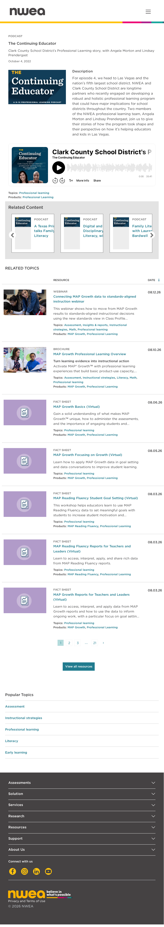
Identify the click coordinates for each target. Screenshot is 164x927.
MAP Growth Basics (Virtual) (76, 406)
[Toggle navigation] (148, 12)
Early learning (16, 752)
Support (15, 838)
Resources (17, 827)
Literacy (122, 377)
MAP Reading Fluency (83, 526)
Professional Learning (38, 197)
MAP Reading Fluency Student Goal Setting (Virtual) (95, 498)
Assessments (19, 783)
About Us (16, 850)
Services (15, 805)
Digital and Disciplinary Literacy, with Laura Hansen (100, 231)
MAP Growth (76, 334)
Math (72, 329)
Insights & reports (95, 325)
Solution (15, 794)
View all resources (78, 666)
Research (16, 816)
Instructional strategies (99, 377)
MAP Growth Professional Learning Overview (89, 354)
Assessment (72, 325)
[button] (11, 235)
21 (94, 643)
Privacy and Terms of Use (26, 901)
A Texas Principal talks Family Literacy (49, 231)
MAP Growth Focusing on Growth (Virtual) (87, 455)
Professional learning (34, 193)
